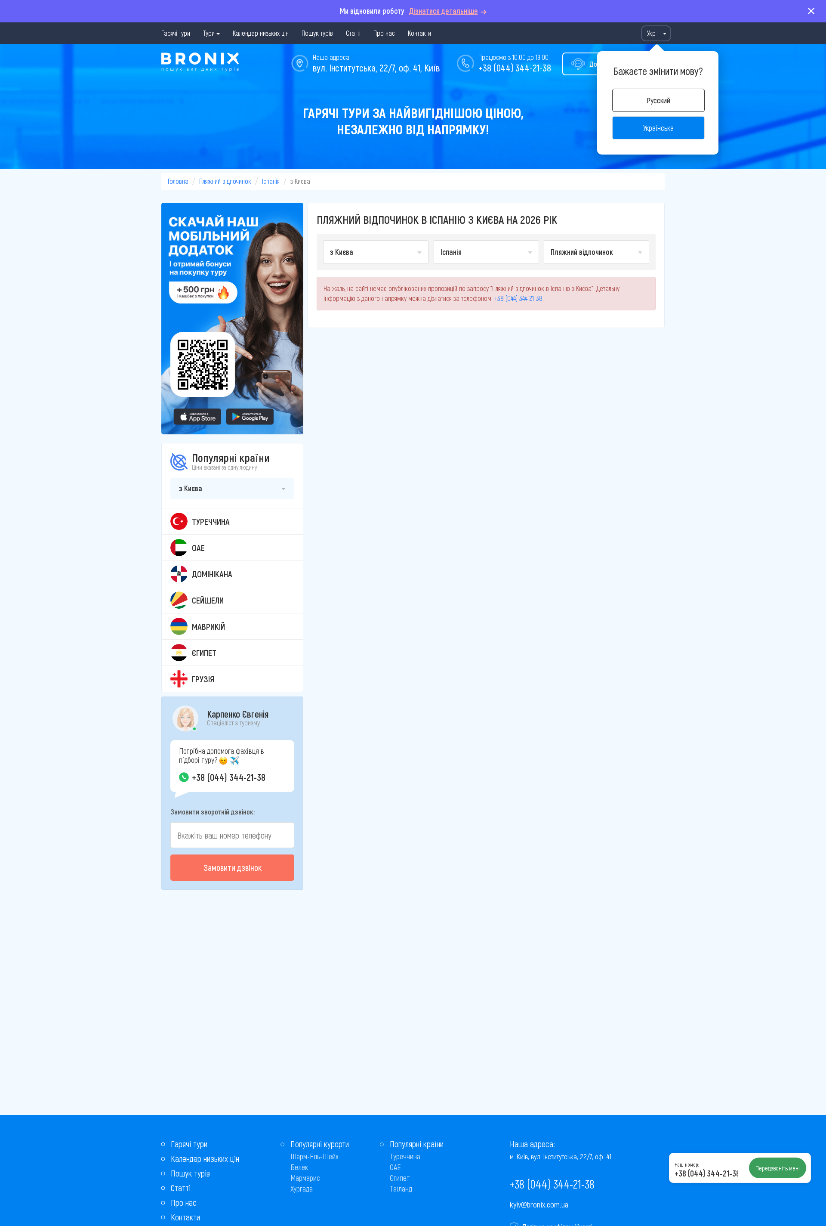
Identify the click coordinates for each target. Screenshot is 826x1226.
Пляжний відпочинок (225, 181)
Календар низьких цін (261, 33)
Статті (353, 33)
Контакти (419, 33)
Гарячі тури (175, 33)
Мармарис (305, 1178)
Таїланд (401, 1188)
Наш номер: (687, 1164)
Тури (209, 33)
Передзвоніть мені (777, 1168)
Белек (299, 1167)
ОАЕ (395, 1167)
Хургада (301, 1188)
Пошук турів (317, 33)
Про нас (384, 33)
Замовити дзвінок (232, 867)
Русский (658, 100)
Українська (658, 128)
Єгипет (400, 1178)
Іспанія (271, 181)
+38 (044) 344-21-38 (514, 67)
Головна (178, 181)
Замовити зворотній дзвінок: (212, 811)
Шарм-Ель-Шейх (314, 1156)
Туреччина (405, 1156)
